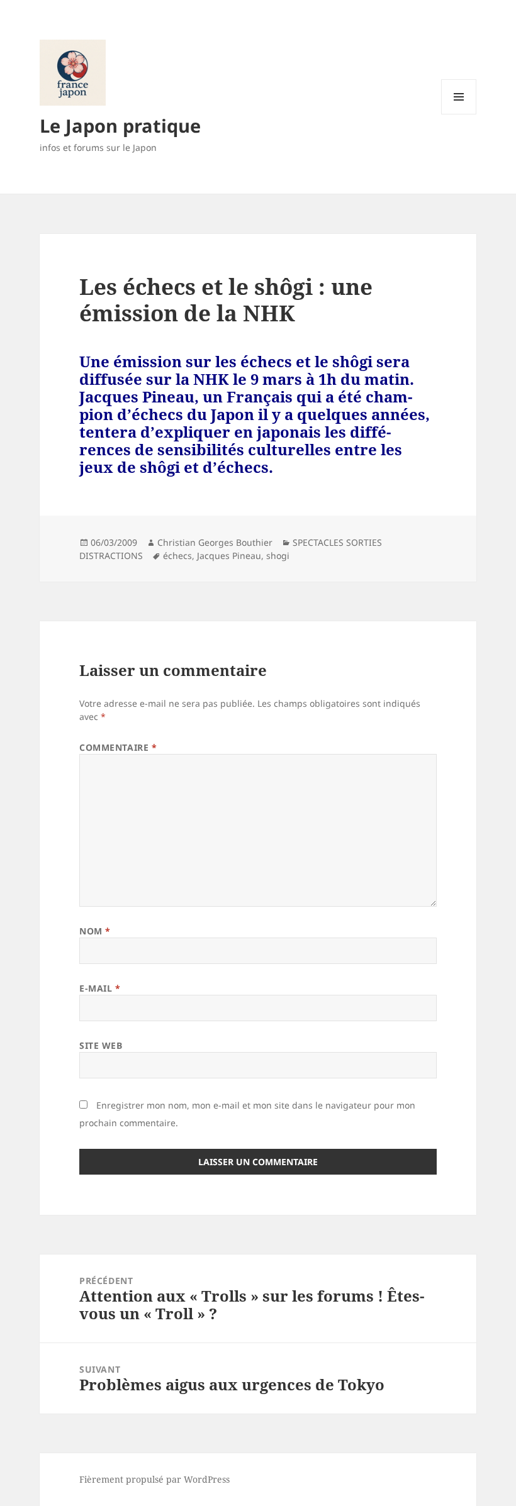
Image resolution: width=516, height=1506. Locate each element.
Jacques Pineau (229, 556)
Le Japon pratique (120, 125)
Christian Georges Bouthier (214, 542)
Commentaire (118, 747)
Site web (100, 1045)
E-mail (99, 988)
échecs (177, 556)
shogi (277, 556)
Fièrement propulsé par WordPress (154, 1479)
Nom (95, 931)
